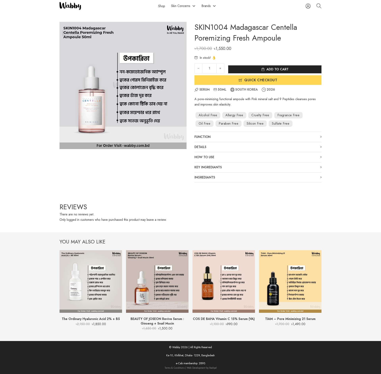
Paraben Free (228, 123)
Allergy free (234, 115)
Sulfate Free (280, 123)
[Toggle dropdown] (193, 6)
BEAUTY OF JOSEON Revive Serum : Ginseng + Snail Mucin (157, 321)
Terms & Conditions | (176, 368)
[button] (181, 27)
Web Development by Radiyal (202, 368)
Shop (161, 6)
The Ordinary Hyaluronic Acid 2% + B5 (91, 319)
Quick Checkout (260, 80)
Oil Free (204, 123)
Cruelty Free (260, 115)
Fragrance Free (288, 115)
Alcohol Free (208, 115)
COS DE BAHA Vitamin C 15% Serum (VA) (224, 319)
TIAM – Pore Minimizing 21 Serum (290, 319)
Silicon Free (255, 123)
